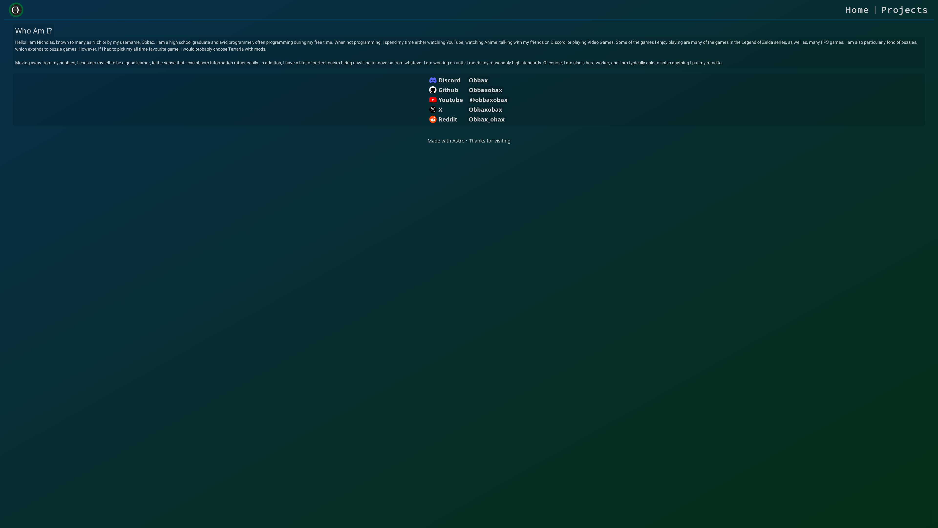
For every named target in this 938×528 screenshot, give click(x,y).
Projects (904, 10)
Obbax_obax (487, 119)
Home (857, 10)
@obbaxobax (489, 100)
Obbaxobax (485, 90)
